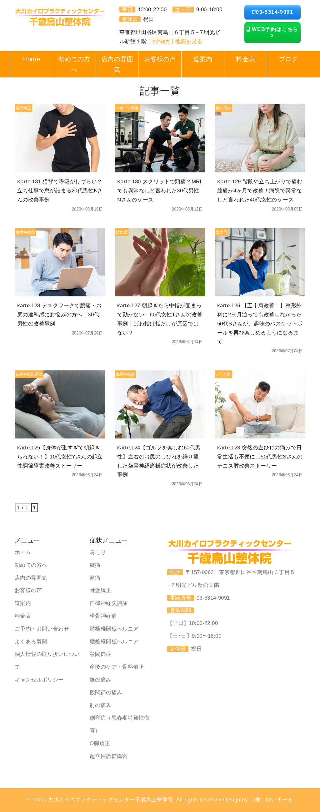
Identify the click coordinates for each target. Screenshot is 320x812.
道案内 (23, 603)
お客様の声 (28, 590)
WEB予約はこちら (274, 29)
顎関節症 (101, 654)
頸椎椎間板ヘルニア (114, 629)
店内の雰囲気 (31, 578)
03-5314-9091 (274, 12)
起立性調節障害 (109, 756)
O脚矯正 (100, 743)
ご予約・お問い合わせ (42, 629)
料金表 (23, 616)
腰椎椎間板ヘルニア (114, 642)
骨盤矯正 (101, 590)
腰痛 (95, 565)
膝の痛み (101, 680)
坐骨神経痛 (103, 616)
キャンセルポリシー (39, 680)
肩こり (98, 552)
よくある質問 (31, 642)
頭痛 (95, 578)
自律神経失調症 (109, 603)
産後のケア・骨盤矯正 (117, 667)
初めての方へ (31, 565)
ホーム (23, 552)
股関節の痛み (106, 693)
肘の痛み (101, 705)
